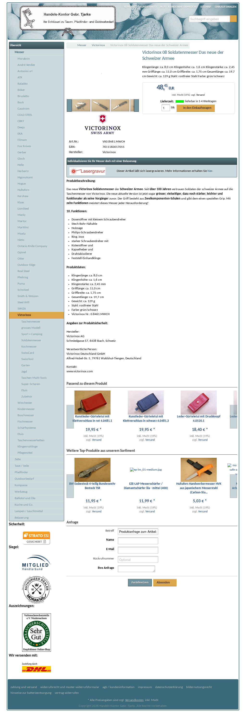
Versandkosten (134, 700)
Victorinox (98, 45)
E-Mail (110, 549)
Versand (200, 95)
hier (210, 171)
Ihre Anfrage (106, 568)
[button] (233, 18)
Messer (81, 45)
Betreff (109, 530)
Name (110, 539)
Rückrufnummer (103, 558)
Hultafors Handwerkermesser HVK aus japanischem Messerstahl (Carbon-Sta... (198, 488)
